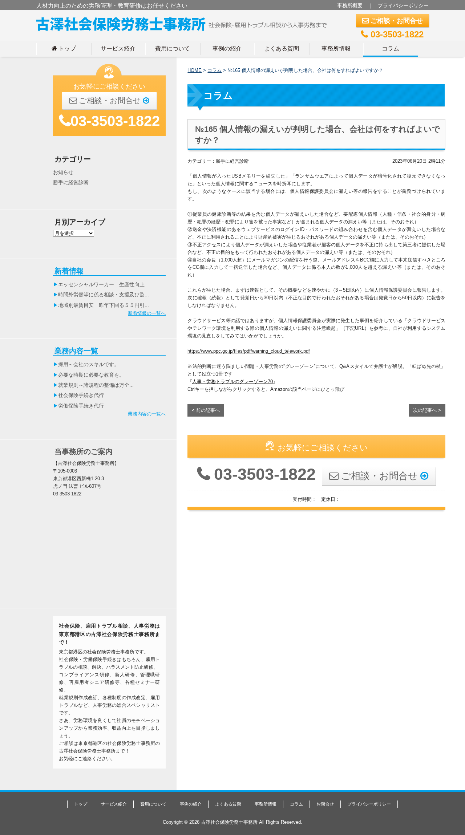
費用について (172, 48)
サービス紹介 (118, 48)
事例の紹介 (227, 48)
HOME (194, 70)
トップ (64, 48)
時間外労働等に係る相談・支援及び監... (103, 294)
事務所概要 (350, 5)
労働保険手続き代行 (81, 406)
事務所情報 (336, 48)
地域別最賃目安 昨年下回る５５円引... (103, 305)
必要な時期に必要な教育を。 (91, 375)
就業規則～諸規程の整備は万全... (96, 385)
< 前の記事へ (206, 410)
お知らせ (63, 172)
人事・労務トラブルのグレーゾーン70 (232, 381)
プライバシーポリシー (403, 5)
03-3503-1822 (392, 34)
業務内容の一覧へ (147, 414)
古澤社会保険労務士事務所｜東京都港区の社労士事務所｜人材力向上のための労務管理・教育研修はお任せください (184, 22)
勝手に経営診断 (71, 182)
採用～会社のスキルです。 (88, 364)
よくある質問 (281, 48)
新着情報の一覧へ (147, 313)
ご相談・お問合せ (392, 20)
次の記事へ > (427, 410)
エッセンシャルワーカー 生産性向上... (103, 284)
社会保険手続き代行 (81, 395)
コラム (390, 48)
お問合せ (325, 804)
